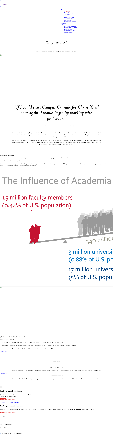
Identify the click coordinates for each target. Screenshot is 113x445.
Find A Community (69, 17)
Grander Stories (68, 32)
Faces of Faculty (68, 12)
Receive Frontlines (41, 423)
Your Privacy (26, 433)
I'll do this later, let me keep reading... (10, 402)
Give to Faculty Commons (42, 424)
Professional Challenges (70, 27)
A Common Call (68, 18)
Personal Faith (68, 29)
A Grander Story (65, 14)
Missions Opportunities (70, 21)
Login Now (3, 399)
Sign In (5, 4)
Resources (63, 23)
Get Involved (39, 421)
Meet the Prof (67, 20)
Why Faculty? (68, 11)
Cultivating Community (70, 26)
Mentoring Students (69, 30)
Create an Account (11, 399)
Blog (62, 24)
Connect (63, 15)
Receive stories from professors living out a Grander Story (51, 429)
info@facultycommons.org (7, 430)
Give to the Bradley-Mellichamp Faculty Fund (48, 427)
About (62, 10)
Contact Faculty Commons (43, 420)
